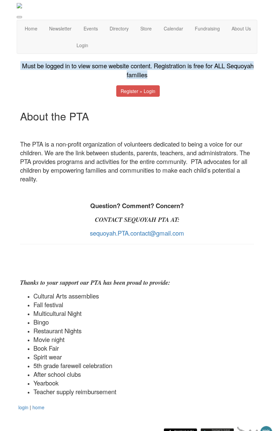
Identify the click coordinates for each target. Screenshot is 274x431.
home (38, 407)
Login (82, 45)
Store (146, 28)
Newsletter (60, 28)
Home (31, 28)
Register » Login (138, 91)
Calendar (173, 28)
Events (91, 28)
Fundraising (207, 28)
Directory (119, 28)
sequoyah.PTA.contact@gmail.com (137, 233)
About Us (241, 28)
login (23, 407)
